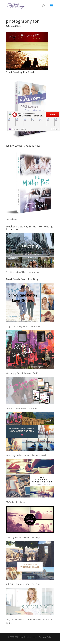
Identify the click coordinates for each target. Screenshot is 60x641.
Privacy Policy (45, 637)
